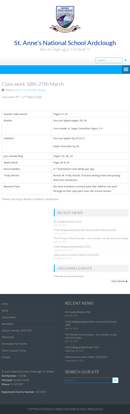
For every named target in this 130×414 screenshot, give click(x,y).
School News (9, 317)
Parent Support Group (14, 350)
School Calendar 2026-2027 (17, 330)
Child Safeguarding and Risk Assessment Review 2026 (85, 230)
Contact (6, 357)
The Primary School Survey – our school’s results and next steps (91, 238)
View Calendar (118, 281)
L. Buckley (41, 89)
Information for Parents (14, 343)
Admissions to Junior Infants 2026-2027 (77, 255)
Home (5, 303)
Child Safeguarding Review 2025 (72, 246)
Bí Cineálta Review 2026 (67, 221)
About (5, 310)
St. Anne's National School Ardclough (77, 409)
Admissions (8, 337)
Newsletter (7, 324)
